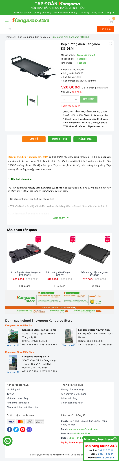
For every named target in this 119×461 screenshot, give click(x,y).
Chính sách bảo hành (72, 402)
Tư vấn (10, 393)
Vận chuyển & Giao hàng (74, 393)
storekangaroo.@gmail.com (82, 429)
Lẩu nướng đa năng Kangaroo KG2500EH (24, 273)
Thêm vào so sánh (70, 106)
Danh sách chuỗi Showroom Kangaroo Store (38, 320)
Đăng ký (110, 12)
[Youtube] (22, 429)
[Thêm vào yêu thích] (110, 44)
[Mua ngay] (14, 253)
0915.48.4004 (105, 453)
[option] (32, 67)
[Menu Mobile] (7, 20)
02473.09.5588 (81, 433)
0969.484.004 (76, 438)
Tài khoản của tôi (22, 12)
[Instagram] (29, 429)
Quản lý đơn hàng (42, 12)
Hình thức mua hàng (17, 398)
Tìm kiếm (105, 28)
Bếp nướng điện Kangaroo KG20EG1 (59, 273)
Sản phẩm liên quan (22, 230)
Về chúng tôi (13, 389)
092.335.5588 (105, 450)
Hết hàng (88, 99)
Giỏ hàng (84, 12)
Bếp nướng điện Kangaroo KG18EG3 (94, 273)
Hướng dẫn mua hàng (72, 389)
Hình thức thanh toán (18, 402)
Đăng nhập (97, 12)
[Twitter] (16, 429)
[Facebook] (9, 429)
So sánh (26, 286)
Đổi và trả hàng (69, 398)
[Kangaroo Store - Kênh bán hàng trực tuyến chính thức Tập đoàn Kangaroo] (30, 20)
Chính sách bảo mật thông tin (22, 407)
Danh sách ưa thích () (65, 12)
